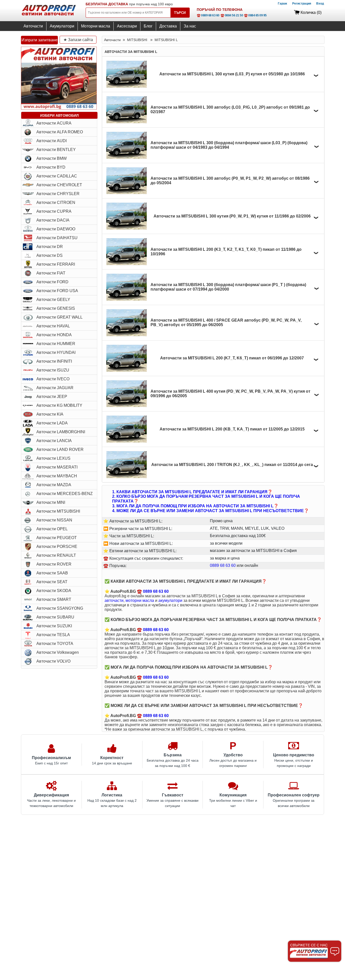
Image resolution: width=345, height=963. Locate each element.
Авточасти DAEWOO (55, 229)
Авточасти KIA (49, 414)
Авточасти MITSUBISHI (58, 511)
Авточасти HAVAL (53, 326)
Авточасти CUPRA (53, 211)
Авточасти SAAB (52, 573)
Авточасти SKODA (53, 590)
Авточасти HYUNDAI (56, 352)
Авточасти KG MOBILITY (59, 405)
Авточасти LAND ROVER (60, 449)
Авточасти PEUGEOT (56, 538)
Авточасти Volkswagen (57, 652)
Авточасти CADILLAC (56, 176)
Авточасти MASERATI (57, 467)
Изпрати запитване (39, 40)
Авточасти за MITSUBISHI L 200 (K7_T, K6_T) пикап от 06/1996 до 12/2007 (232, 358)
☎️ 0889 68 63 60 (208, 15)
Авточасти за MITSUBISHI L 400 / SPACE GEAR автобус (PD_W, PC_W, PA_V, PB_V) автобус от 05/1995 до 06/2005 (226, 322)
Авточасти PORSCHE (56, 546)
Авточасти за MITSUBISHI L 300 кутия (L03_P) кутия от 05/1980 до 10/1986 (232, 74)
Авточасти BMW (51, 158)
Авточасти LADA (52, 423)
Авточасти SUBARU (55, 617)
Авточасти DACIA (52, 220)
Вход (320, 3)
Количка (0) (311, 12)
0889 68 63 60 (223, 565)
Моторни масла (95, 26)
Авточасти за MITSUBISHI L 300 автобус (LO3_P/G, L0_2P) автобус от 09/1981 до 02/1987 (230, 109)
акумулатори (170, 600)
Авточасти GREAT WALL (59, 317)
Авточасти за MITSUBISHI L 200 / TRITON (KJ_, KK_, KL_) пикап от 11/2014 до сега (232, 464)
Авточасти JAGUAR (54, 388)
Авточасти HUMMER (55, 343)
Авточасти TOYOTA (54, 643)
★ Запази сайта (78, 40)
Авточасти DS (49, 255)
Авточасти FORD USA (57, 291)
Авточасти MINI (50, 502)
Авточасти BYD (50, 167)
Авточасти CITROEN (55, 202)
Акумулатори (62, 26)
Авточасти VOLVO (53, 661)
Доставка (168, 26)
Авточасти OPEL (52, 529)
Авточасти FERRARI (55, 264)
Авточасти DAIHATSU (57, 238)
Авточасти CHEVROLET (59, 185)
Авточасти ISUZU (52, 370)
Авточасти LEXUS (53, 458)
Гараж (282, 3)
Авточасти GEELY (53, 299)
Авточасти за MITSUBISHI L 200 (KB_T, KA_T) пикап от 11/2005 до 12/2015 (232, 429)
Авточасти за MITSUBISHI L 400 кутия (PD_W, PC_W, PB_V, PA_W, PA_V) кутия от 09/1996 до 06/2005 (230, 393)
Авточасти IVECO (52, 379)
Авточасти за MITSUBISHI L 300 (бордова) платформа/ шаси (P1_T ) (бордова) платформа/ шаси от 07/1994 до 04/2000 (228, 287)
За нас (190, 26)
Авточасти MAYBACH (56, 476)
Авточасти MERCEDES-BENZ (64, 493)
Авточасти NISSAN (54, 520)
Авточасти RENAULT (56, 555)
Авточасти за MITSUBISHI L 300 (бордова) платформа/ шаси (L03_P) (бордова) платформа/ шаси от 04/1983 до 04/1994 (229, 145)
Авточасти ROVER (53, 564)
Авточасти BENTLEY (56, 149)
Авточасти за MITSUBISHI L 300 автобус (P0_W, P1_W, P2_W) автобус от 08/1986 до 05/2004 (230, 180)
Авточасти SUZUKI (54, 626)
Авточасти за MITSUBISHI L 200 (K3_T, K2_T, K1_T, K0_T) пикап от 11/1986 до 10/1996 (226, 251)
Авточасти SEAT (51, 582)
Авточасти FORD (52, 282)
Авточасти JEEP (51, 396)
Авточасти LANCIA (54, 441)
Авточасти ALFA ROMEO (59, 132)
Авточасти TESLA (53, 635)
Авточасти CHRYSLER (58, 194)
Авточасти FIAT (50, 273)
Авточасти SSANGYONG (59, 608)
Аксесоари (127, 26)
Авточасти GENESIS (55, 308)
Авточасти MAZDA (53, 485)
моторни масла (140, 600)
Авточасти (33, 26)
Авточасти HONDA (54, 335)
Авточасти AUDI (51, 141)
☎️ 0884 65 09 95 (255, 15)
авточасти (114, 600)
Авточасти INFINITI (54, 361)
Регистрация (301, 3)
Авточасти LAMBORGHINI (60, 432)
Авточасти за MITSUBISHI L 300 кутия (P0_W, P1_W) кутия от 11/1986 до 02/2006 (232, 216)
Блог (148, 26)
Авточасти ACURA (53, 123)
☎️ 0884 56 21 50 (231, 15)
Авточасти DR (49, 246)
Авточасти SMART (53, 599)
